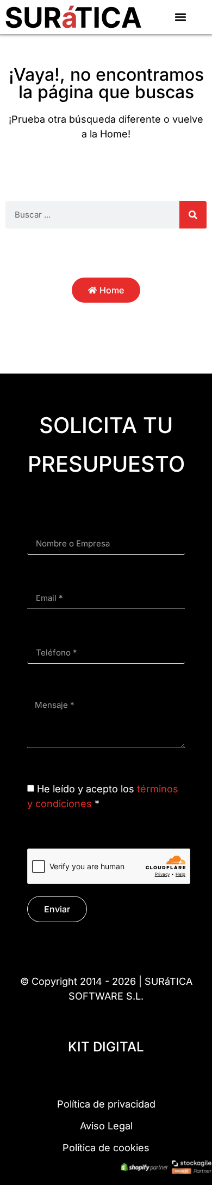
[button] (180, 17)
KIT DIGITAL (106, 1047)
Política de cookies (106, 1147)
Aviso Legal (106, 1126)
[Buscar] (193, 214)
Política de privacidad (106, 1104)
